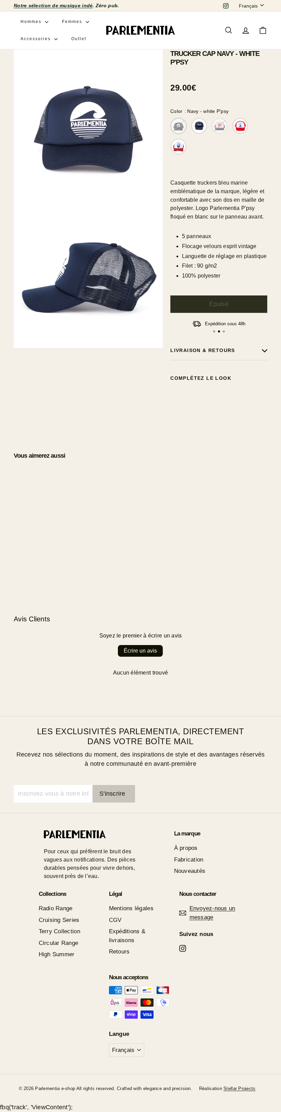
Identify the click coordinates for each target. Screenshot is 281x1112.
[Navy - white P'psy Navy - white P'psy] (178, 126)
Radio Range (56, 908)
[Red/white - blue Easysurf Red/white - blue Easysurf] (240, 126)
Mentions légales (131, 908)
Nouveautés (190, 871)
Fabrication (189, 859)
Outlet (78, 38)
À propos (186, 848)
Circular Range (58, 943)
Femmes (73, 21)
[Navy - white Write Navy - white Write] (199, 126)
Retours (119, 951)
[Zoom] (88, 124)
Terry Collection (59, 931)
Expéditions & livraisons (127, 936)
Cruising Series (59, 920)
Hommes (32, 21)
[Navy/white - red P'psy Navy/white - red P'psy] (219, 126)
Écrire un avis (140, 651)
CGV (115, 920)
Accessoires (36, 38)
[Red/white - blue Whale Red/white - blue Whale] (178, 146)
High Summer (57, 954)
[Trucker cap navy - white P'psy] (219, 409)
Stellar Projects (239, 1088)
